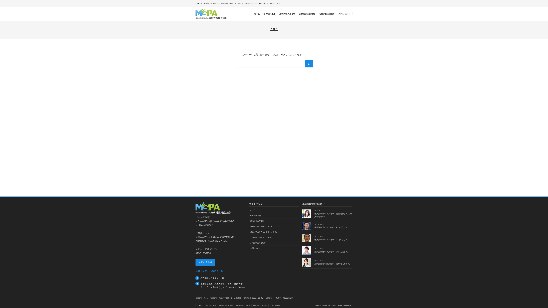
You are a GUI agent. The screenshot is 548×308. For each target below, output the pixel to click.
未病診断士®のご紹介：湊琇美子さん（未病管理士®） (333, 215)
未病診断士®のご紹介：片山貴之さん (331, 227)
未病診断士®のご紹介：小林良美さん (331, 252)
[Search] (309, 63)
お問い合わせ (205, 262)
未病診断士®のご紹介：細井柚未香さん (332, 264)
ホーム (257, 14)
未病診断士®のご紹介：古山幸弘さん (331, 239)
